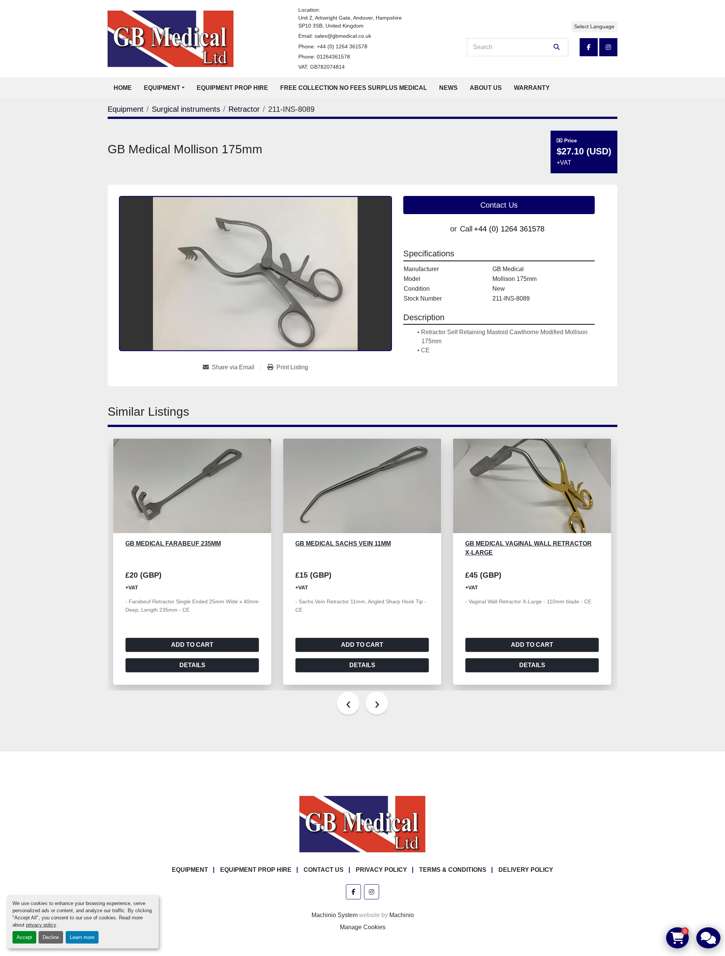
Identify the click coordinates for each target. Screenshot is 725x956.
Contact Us (499, 205)
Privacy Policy (381, 870)
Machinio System (335, 915)
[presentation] (348, 703)
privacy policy (41, 925)
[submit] (556, 47)
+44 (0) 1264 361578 (342, 46)
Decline (51, 937)
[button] (164, 88)
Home (123, 88)
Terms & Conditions (452, 870)
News (448, 88)
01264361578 (333, 57)
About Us (486, 88)
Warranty (532, 88)
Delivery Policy (525, 870)
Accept (24, 937)
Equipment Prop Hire (232, 88)
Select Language (594, 26)
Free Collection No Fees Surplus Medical (353, 88)
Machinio (401, 915)
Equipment (162, 88)
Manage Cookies (363, 927)
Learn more (82, 937)
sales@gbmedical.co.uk (343, 36)
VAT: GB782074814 (321, 67)
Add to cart (192, 644)
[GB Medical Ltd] (362, 824)
